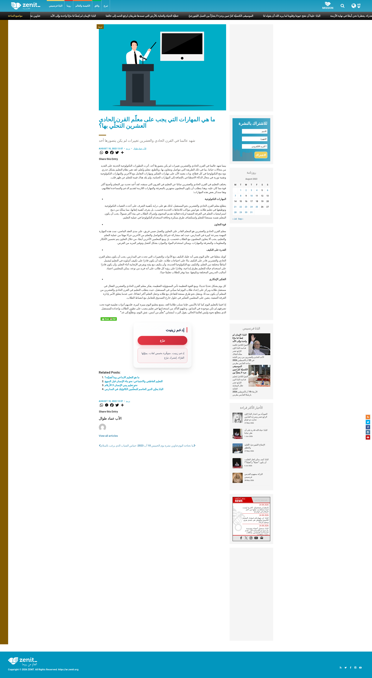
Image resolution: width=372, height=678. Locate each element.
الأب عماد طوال (139, 148)
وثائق (96, 5)
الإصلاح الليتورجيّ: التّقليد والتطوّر (254, 446)
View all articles (108, 435)
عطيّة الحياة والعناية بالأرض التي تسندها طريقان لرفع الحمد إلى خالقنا (105, 15)
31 (251, 212)
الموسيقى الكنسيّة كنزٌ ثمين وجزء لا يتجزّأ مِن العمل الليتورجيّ (184, 15)
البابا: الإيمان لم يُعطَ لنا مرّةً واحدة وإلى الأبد (36, 15)
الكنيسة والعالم (82, 5)
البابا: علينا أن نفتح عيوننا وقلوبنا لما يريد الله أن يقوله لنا (255, 15)
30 (246, 212)
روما (69, 5)
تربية (100, 26)
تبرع (106, 5)
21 (235, 207)
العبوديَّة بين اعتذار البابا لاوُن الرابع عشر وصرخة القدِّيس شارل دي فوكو (255, 417)
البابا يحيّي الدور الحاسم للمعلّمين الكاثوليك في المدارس (134, 389)
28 (235, 212)
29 (240, 212)
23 (246, 207)
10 (251, 196)
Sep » (240, 219)
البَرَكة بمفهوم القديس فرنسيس (253, 475)
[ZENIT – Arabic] (29, 6)
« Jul (235, 219)
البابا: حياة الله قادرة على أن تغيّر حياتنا (255, 431)
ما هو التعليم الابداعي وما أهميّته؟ (122, 377)
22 (240, 207)
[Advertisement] (251, 67)
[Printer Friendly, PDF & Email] (109, 319)
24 (251, 207)
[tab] (242, 500)
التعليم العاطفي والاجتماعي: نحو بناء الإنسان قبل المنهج (134, 381)
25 (257, 207)
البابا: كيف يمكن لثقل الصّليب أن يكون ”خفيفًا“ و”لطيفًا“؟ (256, 460)
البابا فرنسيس (55, 5)
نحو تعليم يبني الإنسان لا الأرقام (121, 385)
